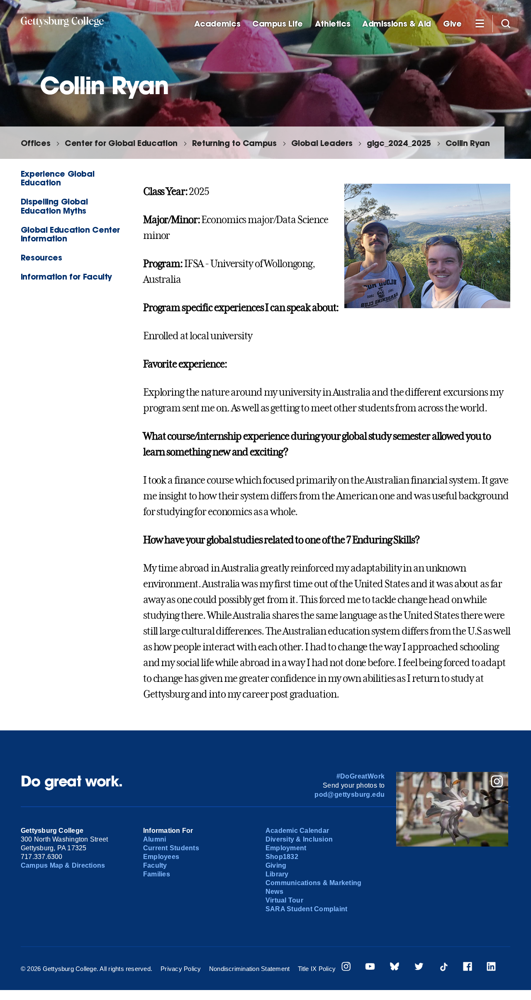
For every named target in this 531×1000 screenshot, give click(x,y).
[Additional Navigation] (479, 23)
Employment (286, 848)
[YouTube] (370, 967)
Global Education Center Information (70, 234)
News (274, 891)
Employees (161, 856)
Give (452, 24)
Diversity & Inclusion (299, 839)
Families (156, 874)
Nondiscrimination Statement (249, 968)
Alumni (154, 839)
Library (277, 874)
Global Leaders (322, 143)
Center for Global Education (121, 143)
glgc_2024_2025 (399, 143)
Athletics (333, 24)
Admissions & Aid (396, 24)
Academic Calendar (297, 830)
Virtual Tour (284, 900)
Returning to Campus (234, 143)
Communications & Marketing (313, 882)
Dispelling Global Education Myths (54, 205)
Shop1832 (282, 856)
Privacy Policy (181, 968)
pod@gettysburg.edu (349, 794)
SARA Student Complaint (306, 908)
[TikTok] (443, 967)
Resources (41, 257)
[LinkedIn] (491, 967)
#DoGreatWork (360, 776)
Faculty (155, 865)
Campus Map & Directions (63, 865)
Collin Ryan (468, 143)
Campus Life (277, 24)
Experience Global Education (57, 178)
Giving (276, 865)
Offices (35, 143)
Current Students (171, 848)
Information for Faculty (66, 276)
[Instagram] (346, 967)
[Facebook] (467, 967)
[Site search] (505, 23)
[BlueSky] (394, 967)
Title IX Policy (317, 968)
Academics (217, 24)
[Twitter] (419, 967)
